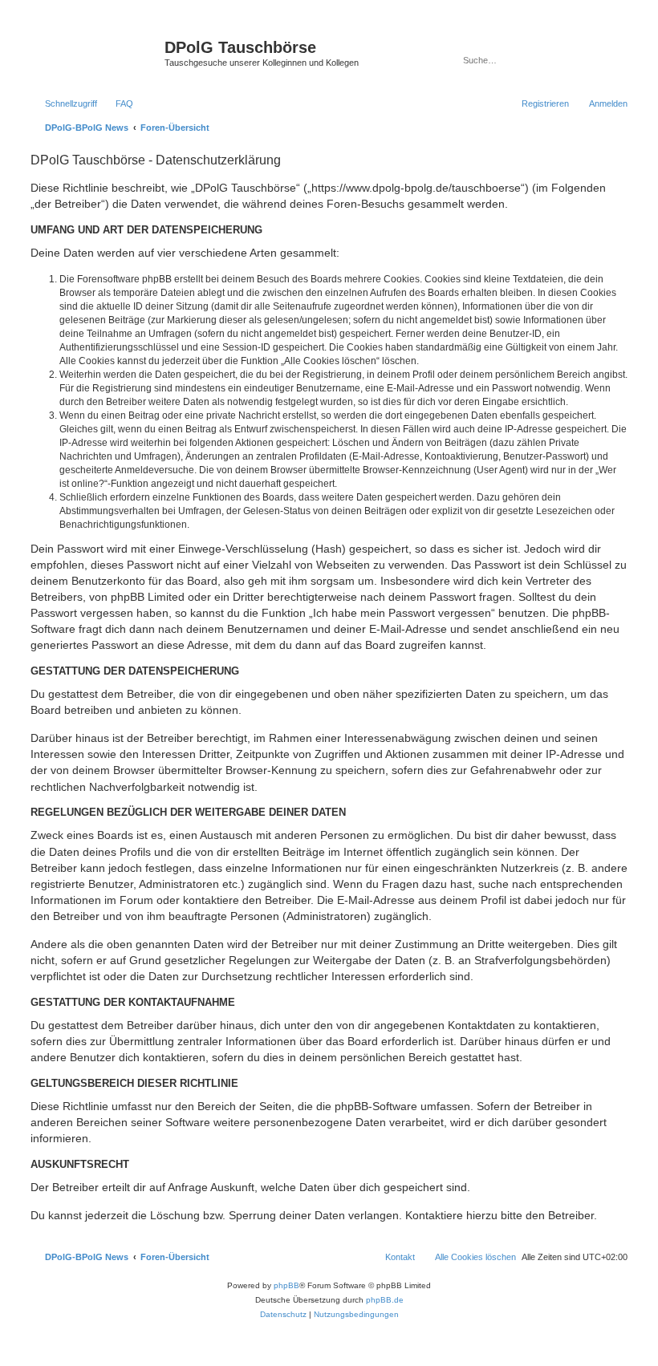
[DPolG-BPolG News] (95, 52)
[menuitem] (117, 103)
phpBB (286, 1285)
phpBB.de (385, 1299)
